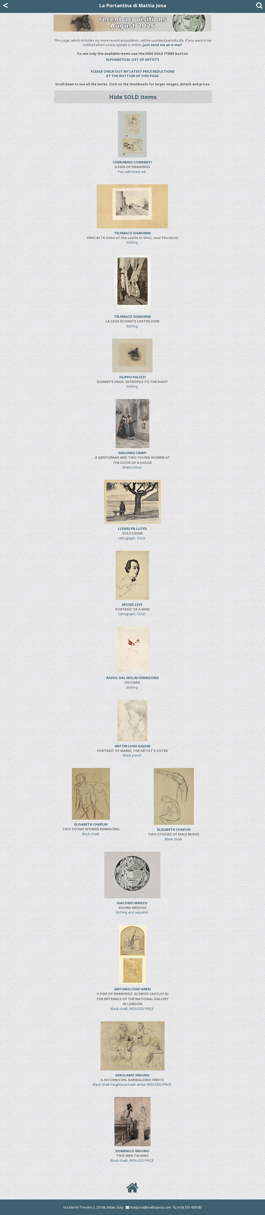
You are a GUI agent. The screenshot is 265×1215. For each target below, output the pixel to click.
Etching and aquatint (132, 908)
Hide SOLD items (133, 97)
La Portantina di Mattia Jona (132, 5)
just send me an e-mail (162, 44)
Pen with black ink (132, 167)
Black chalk (91, 829)
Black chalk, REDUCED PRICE (132, 999)
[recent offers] (132, 65)
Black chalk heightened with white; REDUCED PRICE (132, 1080)
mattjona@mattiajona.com (150, 1207)
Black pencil (132, 751)
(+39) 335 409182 (189, 1207)
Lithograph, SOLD (132, 533)
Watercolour (132, 460)
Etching (132, 238)
